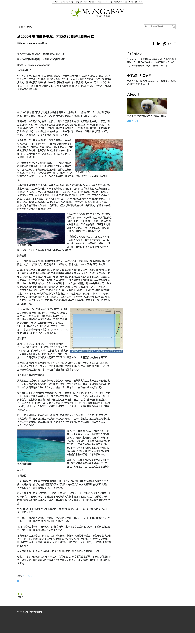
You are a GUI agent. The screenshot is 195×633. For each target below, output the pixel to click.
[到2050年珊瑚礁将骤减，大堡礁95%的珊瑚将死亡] (175, 44)
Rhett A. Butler (28, 43)
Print (20, 597)
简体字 (22, 26)
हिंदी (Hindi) (138, 2)
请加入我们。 (133, 121)
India (131, 2)
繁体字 (30, 26)
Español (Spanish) (66, 2)
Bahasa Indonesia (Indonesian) (100, 2)
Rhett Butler (27, 576)
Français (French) (81, 2)
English (55, 2)
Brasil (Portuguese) (120, 2)
